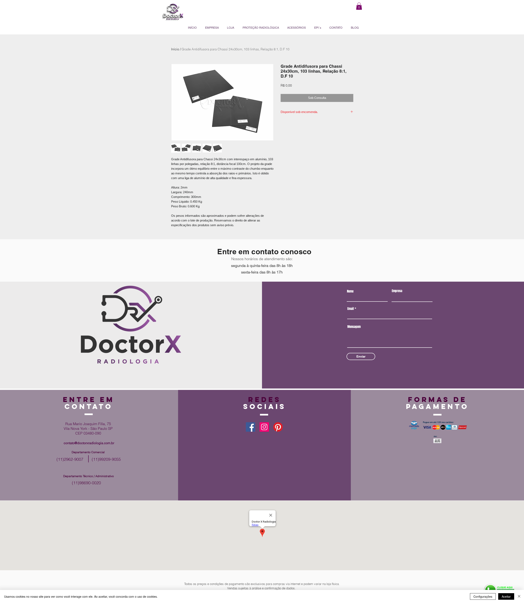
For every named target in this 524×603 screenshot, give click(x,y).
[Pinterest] (278, 427)
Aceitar (506, 596)
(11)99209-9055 (106, 459)
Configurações (482, 596)
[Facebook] (250, 427)
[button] (359, 6)
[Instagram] (264, 427)
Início (175, 49)
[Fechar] (519, 596)
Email (350, 308)
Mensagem (354, 326)
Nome (350, 291)
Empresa (397, 290)
